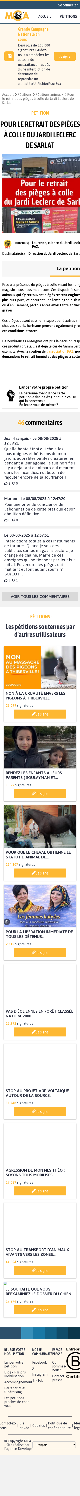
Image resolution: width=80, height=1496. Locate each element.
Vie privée (24, 1465)
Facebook (39, 1402)
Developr (25, 1488)
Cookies (38, 1465)
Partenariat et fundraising (15, 1430)
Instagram (40, 1414)
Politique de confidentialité (59, 1465)
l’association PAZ (60, 351)
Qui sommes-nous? (59, 1406)
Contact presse (58, 1418)
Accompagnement (18, 1422)
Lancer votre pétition (13, 1404)
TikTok (37, 1420)
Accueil (44, 16)
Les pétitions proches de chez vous (16, 1441)
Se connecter (68, 5)
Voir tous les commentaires (40, 596)
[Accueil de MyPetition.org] (17, 16)
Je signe (65, 56)
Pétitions (24, 94)
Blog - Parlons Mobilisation (15, 1414)
